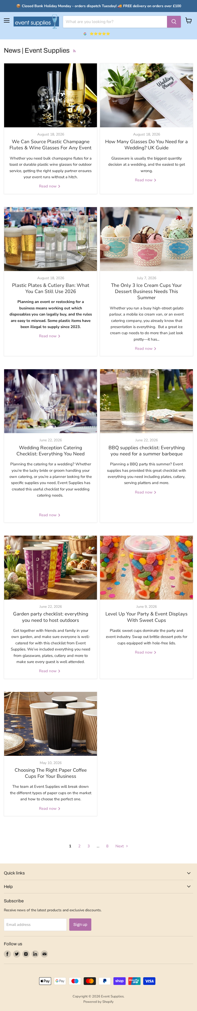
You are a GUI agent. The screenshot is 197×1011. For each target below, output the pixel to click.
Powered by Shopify (98, 1001)
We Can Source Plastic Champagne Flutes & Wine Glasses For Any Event (50, 144)
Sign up (80, 924)
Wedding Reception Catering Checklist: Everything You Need (50, 450)
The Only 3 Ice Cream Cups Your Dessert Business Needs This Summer (146, 291)
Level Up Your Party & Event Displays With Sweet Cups (146, 617)
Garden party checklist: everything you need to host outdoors (50, 617)
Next (120, 846)
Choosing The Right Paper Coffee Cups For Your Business (51, 773)
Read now (48, 186)
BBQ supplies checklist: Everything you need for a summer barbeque (147, 450)
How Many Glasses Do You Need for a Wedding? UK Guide (146, 144)
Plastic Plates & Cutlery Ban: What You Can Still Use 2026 (50, 288)
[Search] (174, 22)
